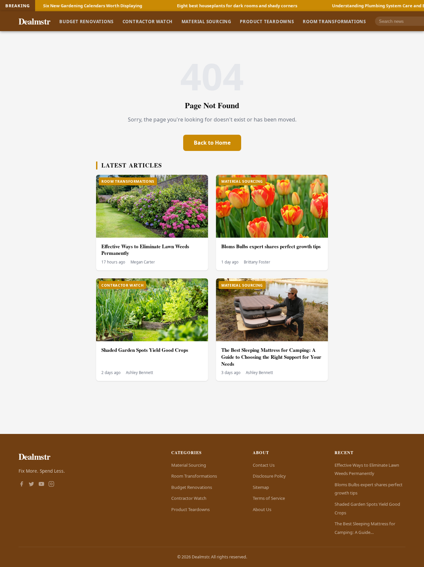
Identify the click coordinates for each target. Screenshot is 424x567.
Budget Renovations (86, 21)
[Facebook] (22, 484)
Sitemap (261, 487)
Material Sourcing (206, 21)
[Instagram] (51, 484)
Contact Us (264, 465)
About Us (262, 509)
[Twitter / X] (31, 484)
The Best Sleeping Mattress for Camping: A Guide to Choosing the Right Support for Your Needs (271, 356)
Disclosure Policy (269, 476)
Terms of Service (269, 498)
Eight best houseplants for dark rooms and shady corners (215, 6)
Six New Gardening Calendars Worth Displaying (70, 6)
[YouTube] (41, 484)
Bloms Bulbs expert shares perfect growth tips (271, 246)
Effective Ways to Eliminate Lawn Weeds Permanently (145, 250)
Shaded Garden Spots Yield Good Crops (144, 350)
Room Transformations (334, 21)
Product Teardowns (267, 21)
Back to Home (212, 142)
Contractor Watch (148, 21)
